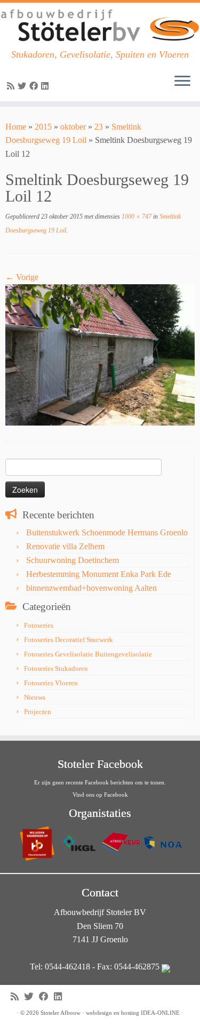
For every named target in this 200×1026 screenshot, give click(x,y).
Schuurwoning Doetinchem (72, 560)
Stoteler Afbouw (61, 1012)
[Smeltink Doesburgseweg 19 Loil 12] (100, 353)
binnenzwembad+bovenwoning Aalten (91, 587)
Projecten (37, 712)
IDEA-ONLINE (160, 1012)
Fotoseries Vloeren (51, 683)
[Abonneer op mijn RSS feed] (12, 86)
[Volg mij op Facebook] (35, 86)
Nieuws (34, 697)
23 (98, 126)
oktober (73, 126)
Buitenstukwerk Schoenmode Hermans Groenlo (107, 532)
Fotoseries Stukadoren (56, 668)
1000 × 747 (135, 216)
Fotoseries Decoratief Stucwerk (68, 640)
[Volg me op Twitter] (23, 86)
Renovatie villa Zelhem (65, 546)
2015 (43, 126)
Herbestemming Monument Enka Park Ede (98, 574)
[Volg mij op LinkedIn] (46, 86)
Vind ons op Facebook (100, 794)
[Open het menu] (182, 82)
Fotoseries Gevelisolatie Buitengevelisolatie (88, 654)
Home (15, 126)
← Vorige (21, 277)
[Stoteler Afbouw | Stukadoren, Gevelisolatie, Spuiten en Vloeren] (100, 26)
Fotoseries (38, 625)
